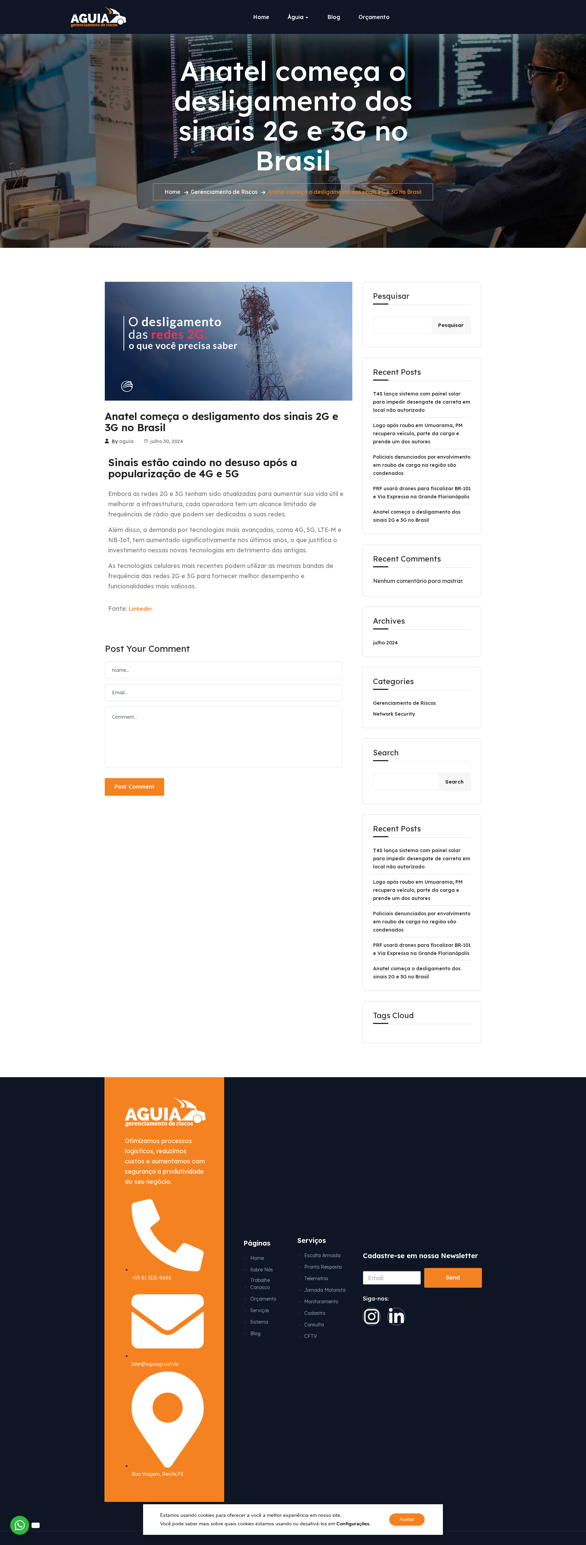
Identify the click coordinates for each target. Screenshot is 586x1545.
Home (261, 17)
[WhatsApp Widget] (19, 1525)
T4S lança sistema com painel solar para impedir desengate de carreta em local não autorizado (421, 402)
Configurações (352, 1523)
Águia (296, 17)
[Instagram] (371, 1316)
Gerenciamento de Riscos (224, 191)
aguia (126, 441)
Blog (334, 17)
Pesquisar (391, 296)
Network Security (394, 714)
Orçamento (374, 17)
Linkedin (140, 608)
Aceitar (406, 1519)
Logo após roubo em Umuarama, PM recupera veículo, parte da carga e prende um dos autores (418, 433)
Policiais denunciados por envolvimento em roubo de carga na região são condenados (421, 465)
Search (386, 752)
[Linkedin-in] (396, 1316)
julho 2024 (385, 643)
